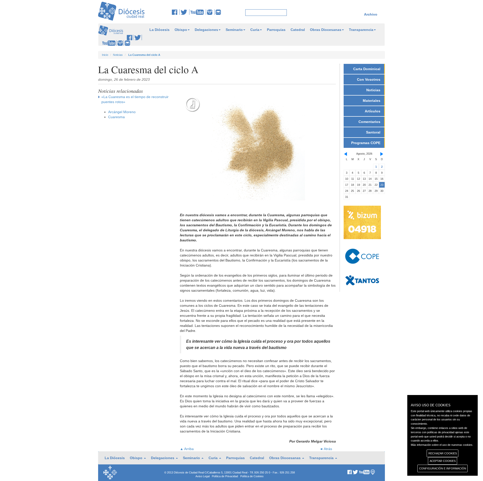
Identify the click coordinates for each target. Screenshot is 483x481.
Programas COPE (365, 143)
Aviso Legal (202, 476)
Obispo (181, 30)
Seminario (234, 30)
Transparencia (361, 30)
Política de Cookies (252, 476)
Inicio (105, 54)
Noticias (118, 54)
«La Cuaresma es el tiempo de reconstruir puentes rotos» (135, 99)
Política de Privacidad (225, 476)
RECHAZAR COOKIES (442, 453)
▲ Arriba (187, 449)
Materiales (371, 101)
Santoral (373, 132)
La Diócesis (159, 30)
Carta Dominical (366, 69)
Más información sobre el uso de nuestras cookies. (442, 444)
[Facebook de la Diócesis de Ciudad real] (176, 12)
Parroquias (276, 30)
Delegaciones (206, 30)
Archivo (370, 14)
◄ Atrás (325, 449)
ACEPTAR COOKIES (443, 460)
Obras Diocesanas (325, 30)
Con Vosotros (368, 79)
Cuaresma (116, 117)
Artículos (372, 111)
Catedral (298, 30)
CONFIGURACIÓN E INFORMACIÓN (442, 468)
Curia (254, 30)
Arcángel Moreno (122, 112)
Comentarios (369, 122)
